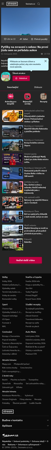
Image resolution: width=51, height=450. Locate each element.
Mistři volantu (30, 225)
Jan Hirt (29, 288)
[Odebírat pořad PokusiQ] (20, 245)
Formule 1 (6, 323)
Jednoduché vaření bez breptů (34, 112)
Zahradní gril (7, 387)
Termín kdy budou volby (12, 292)
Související (12, 87)
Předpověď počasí (22, 364)
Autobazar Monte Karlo (12, 395)
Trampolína (33, 379)
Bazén (5, 379)
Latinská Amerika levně (12, 350)
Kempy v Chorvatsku (11, 336)
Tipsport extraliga (10, 315)
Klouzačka (18, 383)
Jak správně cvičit (32, 197)
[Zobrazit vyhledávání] (38, 4)
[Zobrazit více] (25, 420)
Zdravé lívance (32, 315)
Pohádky (6, 403)
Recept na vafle (32, 323)
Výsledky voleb (8, 288)
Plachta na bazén (18, 379)
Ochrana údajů (38, 441)
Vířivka (19, 387)
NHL (4, 326)
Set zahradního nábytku (36, 383)
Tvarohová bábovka (34, 319)
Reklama (12, 444)
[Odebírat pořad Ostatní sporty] (20, 160)
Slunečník (6, 383)
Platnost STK (31, 354)
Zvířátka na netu (31, 182)
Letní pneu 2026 (32, 336)
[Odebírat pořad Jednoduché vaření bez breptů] (20, 116)
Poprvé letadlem (9, 339)
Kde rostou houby (9, 367)
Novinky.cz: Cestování (33, 126)
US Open (6, 319)
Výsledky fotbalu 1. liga (12, 312)
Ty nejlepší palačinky (35, 308)
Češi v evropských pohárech (14, 371)
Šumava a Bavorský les (12, 343)
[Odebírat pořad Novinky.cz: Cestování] (20, 132)
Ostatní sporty (30, 154)
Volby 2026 (7, 281)
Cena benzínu (26, 367)
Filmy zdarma (25, 399)
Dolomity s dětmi (9, 354)
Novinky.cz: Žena (31, 211)
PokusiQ (28, 239)
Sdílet (25, 39)
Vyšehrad (29, 395)
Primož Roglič (32, 295)
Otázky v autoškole (34, 350)
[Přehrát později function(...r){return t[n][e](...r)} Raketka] (20, 241)
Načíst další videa (25, 260)
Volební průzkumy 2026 (12, 285)
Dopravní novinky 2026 (35, 343)
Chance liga (7, 308)
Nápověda (6, 441)
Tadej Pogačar (32, 292)
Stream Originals (9, 399)
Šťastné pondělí (19, 403)
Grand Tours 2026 (33, 299)
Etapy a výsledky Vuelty (36, 285)
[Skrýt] (46, 61)
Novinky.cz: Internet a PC (35, 168)
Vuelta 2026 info (33, 281)
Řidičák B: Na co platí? (35, 347)
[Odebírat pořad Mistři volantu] (20, 231)
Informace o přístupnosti (28, 444)
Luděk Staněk (35, 403)
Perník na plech (32, 326)
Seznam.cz (30, 4)
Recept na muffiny (33, 312)
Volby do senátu (9, 295)
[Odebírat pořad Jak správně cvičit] (20, 203)
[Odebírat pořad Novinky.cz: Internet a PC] (20, 174)
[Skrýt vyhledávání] (23, 4)
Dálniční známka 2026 (35, 339)
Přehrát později (40, 39)
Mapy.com (6, 364)
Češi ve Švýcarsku (10, 347)
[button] (25, 21)
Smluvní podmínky (21, 441)
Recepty (37, 399)
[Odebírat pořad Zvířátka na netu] (20, 188)
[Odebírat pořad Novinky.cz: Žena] (20, 217)
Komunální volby (9, 299)
